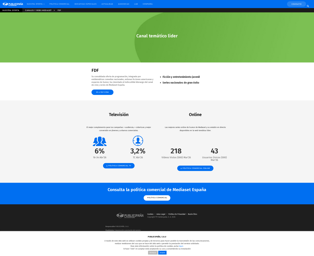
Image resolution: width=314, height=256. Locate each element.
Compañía (148, 4)
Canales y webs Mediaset (38, 10)
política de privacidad (176, 214)
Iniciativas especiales (85, 4)
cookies (150, 214)
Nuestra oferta (35, 4)
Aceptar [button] (162, 253)
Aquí (181, 246)
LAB (136, 4)
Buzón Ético (192, 214)
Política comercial (60, 4)
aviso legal (161, 214)
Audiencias (123, 4)
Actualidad (107, 4)
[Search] (308, 6)
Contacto (297, 4)
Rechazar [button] (153, 253)
